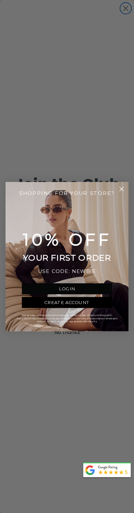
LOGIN (67, 288)
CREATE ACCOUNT (67, 302)
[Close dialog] (121, 189)
